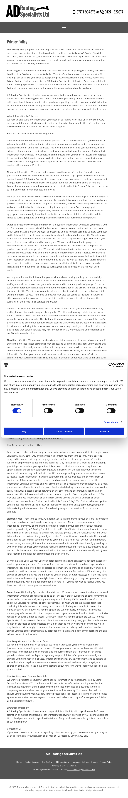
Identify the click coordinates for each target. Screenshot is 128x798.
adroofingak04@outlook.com (27, 735)
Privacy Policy (106, 762)
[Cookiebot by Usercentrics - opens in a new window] (110, 365)
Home (19, 762)
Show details (111, 422)
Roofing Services (32, 762)
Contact (94, 762)
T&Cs (81, 790)
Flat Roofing (47, 762)
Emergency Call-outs (80, 762)
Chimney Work (62, 762)
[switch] (48, 410)
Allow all (104, 431)
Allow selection (64, 431)
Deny (23, 431)
